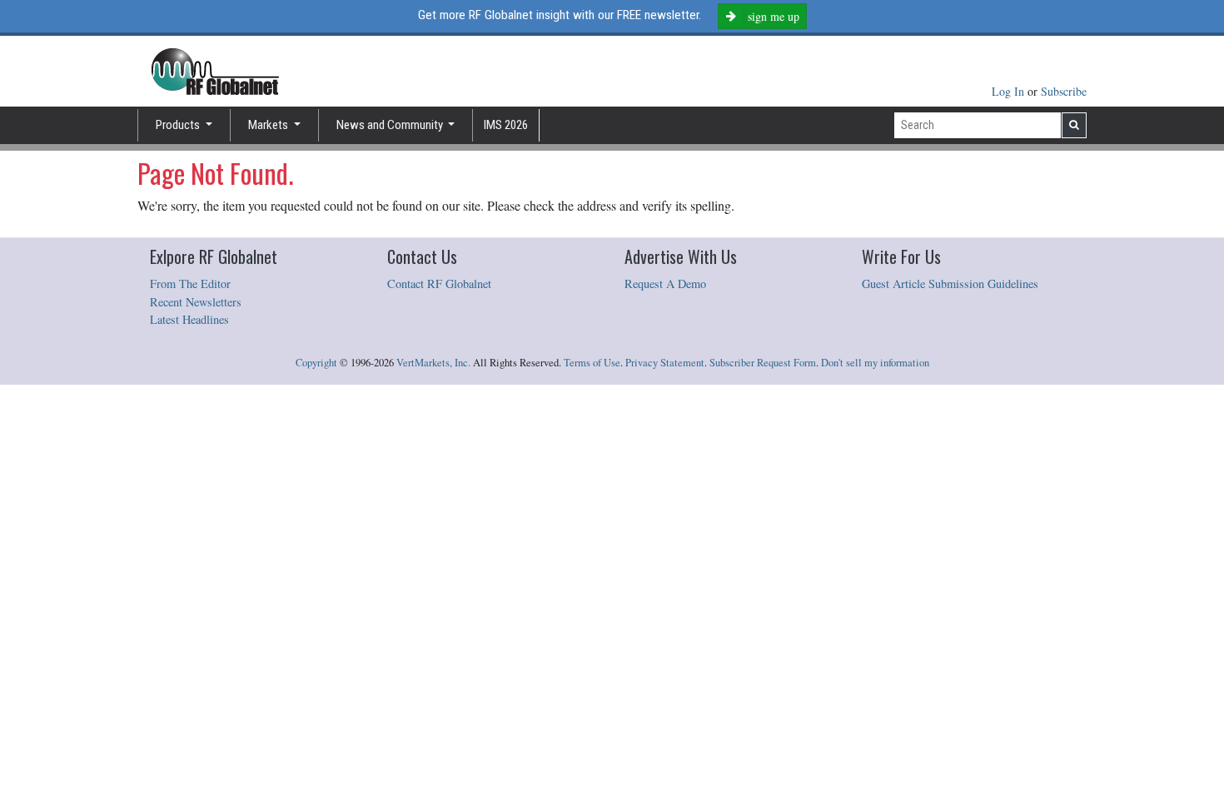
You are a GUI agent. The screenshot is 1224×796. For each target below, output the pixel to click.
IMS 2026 (506, 124)
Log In (1009, 91)
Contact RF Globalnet (439, 283)
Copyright (316, 363)
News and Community (390, 124)
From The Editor (190, 283)
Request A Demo (665, 283)
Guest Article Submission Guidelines (950, 283)
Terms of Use (592, 363)
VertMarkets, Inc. (433, 363)
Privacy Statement (664, 363)
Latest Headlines (189, 319)
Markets (269, 124)
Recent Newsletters (195, 302)
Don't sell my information (875, 363)
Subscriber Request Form (762, 363)
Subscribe (1064, 91)
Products (179, 124)
